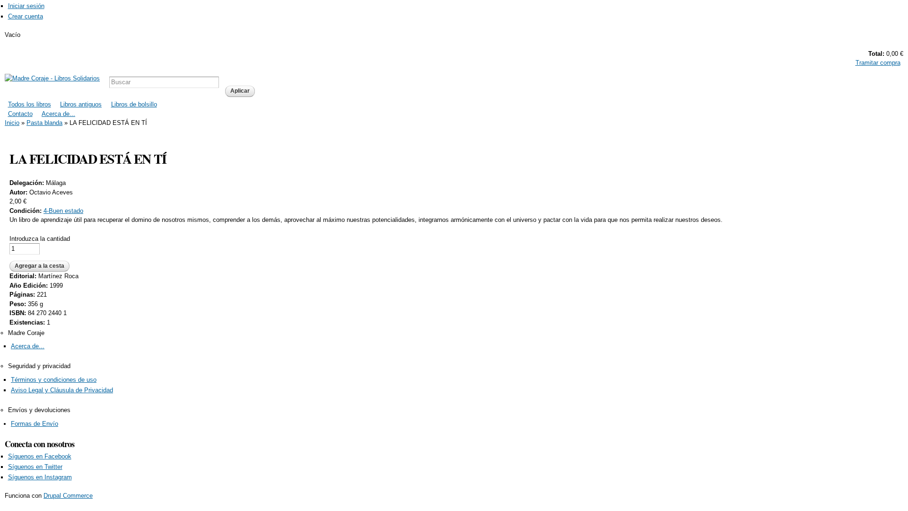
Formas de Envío (34, 423)
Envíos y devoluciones (39, 410)
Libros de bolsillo (134, 104)
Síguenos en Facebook (39, 456)
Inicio (12, 122)
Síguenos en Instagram (40, 477)
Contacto (20, 113)
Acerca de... (58, 113)
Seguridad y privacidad (39, 366)
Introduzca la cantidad (39, 238)
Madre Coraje (26, 332)
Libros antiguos (81, 104)
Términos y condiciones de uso (53, 379)
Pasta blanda (44, 122)
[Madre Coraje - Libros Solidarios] (52, 78)
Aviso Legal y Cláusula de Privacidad (62, 390)
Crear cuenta (25, 16)
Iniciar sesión (26, 5)
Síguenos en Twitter (35, 466)
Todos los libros (29, 104)
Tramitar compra (878, 62)
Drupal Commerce (68, 495)
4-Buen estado (63, 210)
